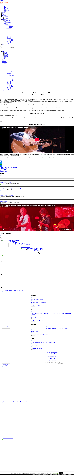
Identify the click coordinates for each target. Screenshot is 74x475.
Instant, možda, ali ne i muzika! (6, 182)
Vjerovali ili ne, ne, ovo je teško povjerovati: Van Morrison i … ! (13, 188)
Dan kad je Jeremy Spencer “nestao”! (38, 302)
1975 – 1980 (11, 40)
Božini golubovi (34, 345)
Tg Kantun (6, 18)
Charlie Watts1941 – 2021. (5, 365)
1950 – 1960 (9, 42)
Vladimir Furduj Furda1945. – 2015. (39, 250)
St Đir (5, 17)
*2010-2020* (9, 28)
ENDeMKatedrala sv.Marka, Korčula (38, 320)
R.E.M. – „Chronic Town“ (8, 438)
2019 (12, 34)
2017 (12, 32)
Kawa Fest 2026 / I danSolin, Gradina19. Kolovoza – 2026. (26, 246)
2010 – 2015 (11, 29)
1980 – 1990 (9, 37)
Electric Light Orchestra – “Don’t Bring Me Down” (13, 290)
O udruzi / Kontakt (52, 352)
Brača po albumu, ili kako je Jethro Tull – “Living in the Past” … (44, 342)
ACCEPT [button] (61, 473)
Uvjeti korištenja (52, 360)
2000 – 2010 (9, 35)
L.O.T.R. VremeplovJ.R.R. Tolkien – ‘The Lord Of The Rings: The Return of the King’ (16, 327)
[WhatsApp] (37, 164)
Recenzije (4, 15)
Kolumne (3, 12)
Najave (5, 7)
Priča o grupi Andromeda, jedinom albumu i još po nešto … (58, 328)
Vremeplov (4, 19)
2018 (12, 33)
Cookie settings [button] (55, 473)
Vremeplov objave (7, 22)
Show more (2, 203)
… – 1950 (8, 43)
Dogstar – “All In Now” (35, 331)
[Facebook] (37, 161)
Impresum (52, 358)
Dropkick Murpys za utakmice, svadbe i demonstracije (41, 317)
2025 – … (10, 27)
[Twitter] (37, 163)
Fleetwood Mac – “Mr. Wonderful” (22, 243)
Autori (3, 44)
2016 (12, 31)
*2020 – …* (9, 25)
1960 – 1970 (9, 41)
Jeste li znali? (2, 186)
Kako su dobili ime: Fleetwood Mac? (35, 248)
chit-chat (3, 13)
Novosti (5, 6)
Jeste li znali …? (7, 9)
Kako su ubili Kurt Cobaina (36, 348)
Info (3, 5)
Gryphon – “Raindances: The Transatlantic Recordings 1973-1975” (16, 401)
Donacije (52, 353)
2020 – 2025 (11, 26)
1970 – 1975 (11, 39)
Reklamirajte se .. (52, 356)
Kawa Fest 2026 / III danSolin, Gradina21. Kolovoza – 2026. (13, 241)
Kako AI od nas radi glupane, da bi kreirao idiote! (41, 305)
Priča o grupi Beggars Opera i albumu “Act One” (40, 334)
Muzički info (6, 8)
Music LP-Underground (4, 2)
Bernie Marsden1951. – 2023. (6, 201)
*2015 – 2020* (11, 75)
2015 (12, 76)
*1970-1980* (9, 38)
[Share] (37, 166)
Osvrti (3, 14)
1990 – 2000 (9, 36)
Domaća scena (4, 16)
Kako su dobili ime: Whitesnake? (6, 195)
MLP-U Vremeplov (6, 24)
